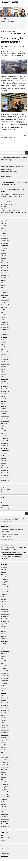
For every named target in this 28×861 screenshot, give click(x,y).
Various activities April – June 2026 (9, 171)
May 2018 (3, 460)
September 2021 (5, 364)
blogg (13, 137)
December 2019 (5, 413)
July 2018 (3, 455)
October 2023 (4, 302)
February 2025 (4, 263)
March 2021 (4, 376)
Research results (5, 489)
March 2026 (4, 231)
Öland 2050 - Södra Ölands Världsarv (10, 205)
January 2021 (4, 381)
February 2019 (4, 438)
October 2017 (4, 478)
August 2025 (4, 248)
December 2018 (5, 443)
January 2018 (4, 470)
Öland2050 (4, 207)
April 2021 (3, 374)
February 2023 (4, 322)
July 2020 (3, 396)
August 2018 (4, 453)
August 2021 (4, 366)
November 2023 (5, 300)
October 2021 (4, 361)
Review (3, 492)
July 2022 (3, 339)
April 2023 (3, 317)
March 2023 (4, 319)
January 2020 (4, 411)
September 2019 (5, 421)
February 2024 (4, 292)
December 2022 (5, 327)
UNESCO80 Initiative (6, 169)
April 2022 (3, 347)
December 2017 (5, 473)
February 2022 (4, 352)
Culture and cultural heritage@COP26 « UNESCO (13, 194)
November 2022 (5, 329)
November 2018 (5, 445)
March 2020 (4, 406)
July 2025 (3, 250)
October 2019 (4, 418)
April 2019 (3, 433)
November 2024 (5, 270)
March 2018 (4, 465)
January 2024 (4, 295)
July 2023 (3, 310)
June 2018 (3, 458)
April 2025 (3, 258)
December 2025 (5, 238)
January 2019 (4, 440)
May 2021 (3, 371)
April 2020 (3, 403)
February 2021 (4, 379)
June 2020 (3, 398)
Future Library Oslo (6, 174)
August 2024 (4, 277)
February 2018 (4, 468)
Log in (2, 500)
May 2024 (3, 285)
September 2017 (5, 480)
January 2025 (4, 265)
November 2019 (5, 416)
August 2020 (4, 394)
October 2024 (4, 273)
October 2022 (4, 332)
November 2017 (5, 475)
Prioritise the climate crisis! (9, 31)
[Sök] (26, 153)
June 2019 (3, 428)
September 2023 (5, 305)
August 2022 (4, 337)
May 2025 (3, 255)
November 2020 (5, 386)
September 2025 (5, 245)
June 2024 (3, 282)
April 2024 (3, 287)
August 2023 (4, 307)
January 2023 (4, 324)
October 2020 (4, 389)
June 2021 (3, 369)
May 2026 (3, 226)
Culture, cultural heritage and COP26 (12, 196)
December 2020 (5, 384)
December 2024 (5, 268)
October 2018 (4, 448)
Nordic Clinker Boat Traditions (11, 52)
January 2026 (4, 235)
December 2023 (5, 297)
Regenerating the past (7, 176)
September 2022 (5, 334)
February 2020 (4, 408)
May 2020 (3, 401)
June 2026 (3, 223)
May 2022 (3, 344)
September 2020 (5, 391)
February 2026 (4, 233)
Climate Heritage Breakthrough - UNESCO (11, 182)
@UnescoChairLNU (8, 161)
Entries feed (4, 503)
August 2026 (4, 221)
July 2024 (3, 280)
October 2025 (4, 243)
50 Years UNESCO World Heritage (17, 33)
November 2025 (5, 240)
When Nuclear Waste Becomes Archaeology (12, 166)
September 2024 (5, 275)
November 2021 (5, 359)
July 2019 (3, 426)
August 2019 (4, 423)
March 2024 (4, 290)
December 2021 (5, 357)
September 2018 (5, 450)
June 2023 (3, 312)
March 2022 (4, 349)
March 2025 (4, 260)
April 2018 (3, 463)
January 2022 (4, 354)
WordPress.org (5, 508)
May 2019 (3, 431)
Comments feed (5, 505)
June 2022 (3, 342)
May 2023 (3, 315)
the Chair (16, 157)
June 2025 (3, 253)
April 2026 (3, 228)
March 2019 (4, 436)
